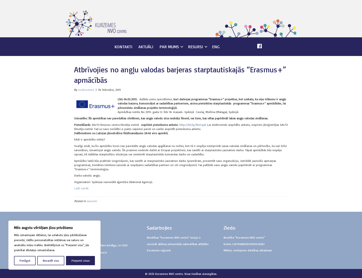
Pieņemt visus (80, 260)
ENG (216, 46)
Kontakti (123, 46)
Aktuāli (145, 46)
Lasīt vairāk (82, 188)
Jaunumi (92, 201)
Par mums (169, 46)
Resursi (195, 46)
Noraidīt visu (51, 260)
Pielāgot (24, 260)
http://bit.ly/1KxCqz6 (192, 124)
